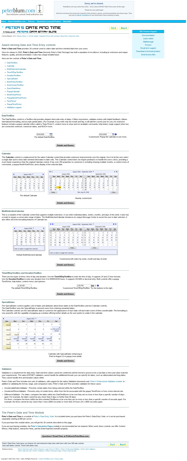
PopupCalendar (13, 92)
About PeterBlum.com (17, 21)
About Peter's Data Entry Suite (69, 36)
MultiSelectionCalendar (16, 69)
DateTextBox (12, 63)
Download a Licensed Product (49, 21)
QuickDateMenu (13, 88)
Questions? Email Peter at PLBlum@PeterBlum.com (65, 436)
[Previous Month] (13, 175)
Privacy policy (59, 459)
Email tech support (148, 48)
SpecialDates (12, 79)
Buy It (124, 28)
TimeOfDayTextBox (15, 72)
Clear (113, 192)
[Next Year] (117, 172)
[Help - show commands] (115, 134)
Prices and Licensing (52, 36)
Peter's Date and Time (25, 451)
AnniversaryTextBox (15, 85)
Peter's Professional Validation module (106, 381)
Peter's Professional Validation (70, 449)
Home (3, 21)
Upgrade (42, 36)
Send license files (148, 55)
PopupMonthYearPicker (17, 98)
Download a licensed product (148, 51)
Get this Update (33, 36)
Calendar (10, 66)
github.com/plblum (83, 15)
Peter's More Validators (88, 449)
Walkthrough (148, 42)
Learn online (148, 39)
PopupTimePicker (14, 104)
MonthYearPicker (14, 95)
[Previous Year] (50, 172)
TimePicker (11, 101)
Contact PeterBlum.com (45, 459)
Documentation (148, 35)
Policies (31, 21)
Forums (148, 45)
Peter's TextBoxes (39, 451)
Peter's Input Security (69, 451)
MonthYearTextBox (15, 82)
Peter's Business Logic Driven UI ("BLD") (47, 449)
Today (53, 192)
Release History (22, 36)
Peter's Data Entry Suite (44, 416)
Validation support (14, 107)
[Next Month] (43, 175)
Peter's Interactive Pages (54, 451)
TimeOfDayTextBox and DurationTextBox (22, 273)
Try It (113, 28)
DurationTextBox (14, 75)
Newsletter (67, 21)
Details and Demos (65, 145)
